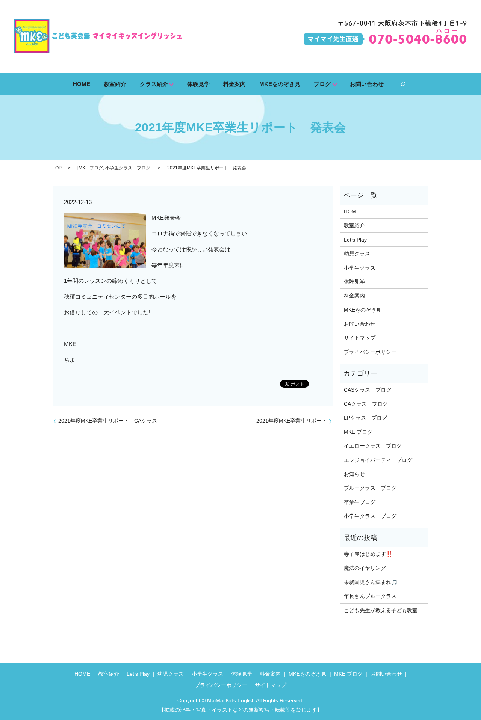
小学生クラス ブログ (127, 168)
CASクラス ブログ (367, 390)
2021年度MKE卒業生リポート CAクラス (107, 421)
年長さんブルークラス (370, 596)
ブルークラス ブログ (370, 488)
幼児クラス (357, 254)
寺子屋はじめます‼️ (368, 554)
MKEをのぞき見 (279, 83)
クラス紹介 (154, 83)
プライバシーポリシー (370, 352)
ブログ (322, 83)
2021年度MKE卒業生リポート (291, 421)
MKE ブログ (91, 168)
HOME (81, 83)
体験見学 (198, 83)
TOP (57, 168)
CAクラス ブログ (366, 404)
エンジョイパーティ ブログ (378, 460)
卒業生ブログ (359, 502)
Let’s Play (355, 240)
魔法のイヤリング (365, 568)
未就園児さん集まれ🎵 (371, 582)
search (402, 84)
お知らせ (354, 474)
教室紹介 (115, 83)
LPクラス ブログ (365, 418)
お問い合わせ (367, 83)
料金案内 (234, 83)
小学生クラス (359, 268)
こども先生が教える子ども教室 (380, 610)
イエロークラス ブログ (373, 446)
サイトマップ (359, 338)
